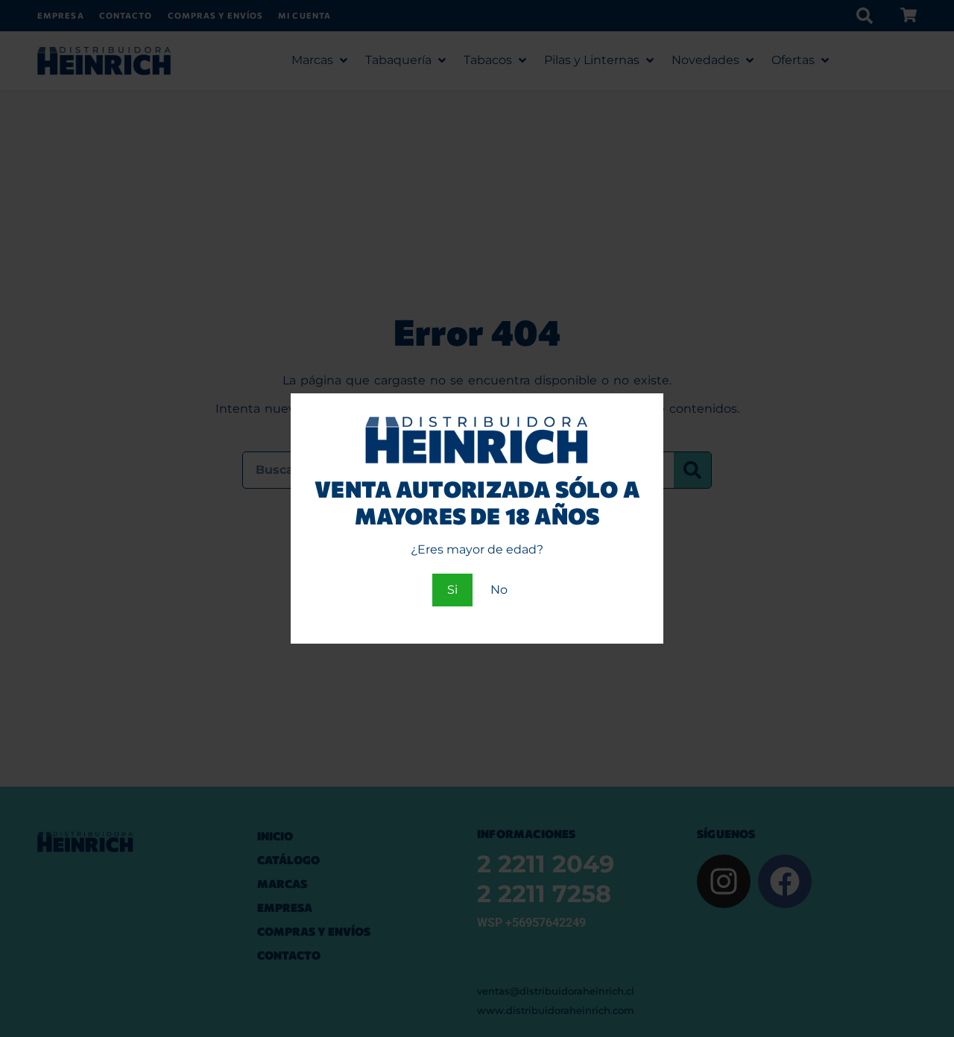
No (499, 590)
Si (452, 590)
